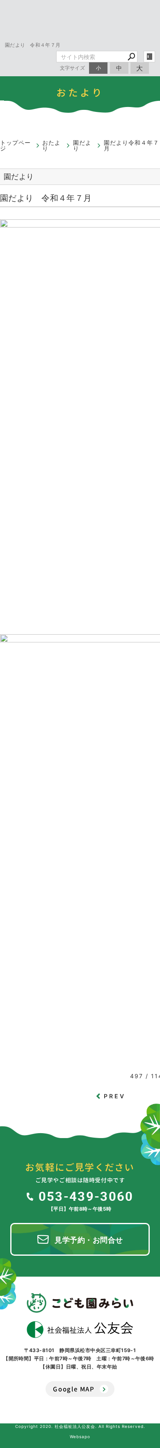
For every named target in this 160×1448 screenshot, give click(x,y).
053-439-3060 (86, 1195)
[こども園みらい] (80, 1303)
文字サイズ (72, 68)
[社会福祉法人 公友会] (80, 1329)
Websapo (80, 1436)
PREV (115, 1096)
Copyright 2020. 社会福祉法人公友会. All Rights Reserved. (80, 1426)
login (149, 56)
